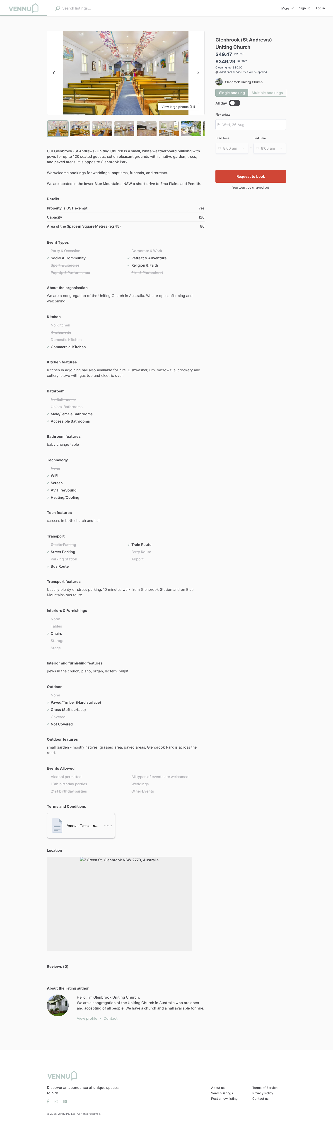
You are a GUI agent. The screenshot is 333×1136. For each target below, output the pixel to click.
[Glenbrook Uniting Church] (58, 1005)
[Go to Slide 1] (58, 128)
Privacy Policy (262, 1093)
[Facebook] (49, 1101)
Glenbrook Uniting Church (244, 82)
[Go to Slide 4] (124, 128)
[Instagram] (56, 1101)
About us (218, 1088)
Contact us (260, 1098)
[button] (126, 73)
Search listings (222, 1093)
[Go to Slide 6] (169, 128)
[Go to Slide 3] (102, 128)
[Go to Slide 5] (146, 128)
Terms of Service (265, 1088)
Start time (222, 138)
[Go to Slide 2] (80, 128)
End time (259, 138)
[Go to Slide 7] (191, 128)
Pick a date (223, 114)
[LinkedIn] (64, 1101)
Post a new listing (224, 1098)
